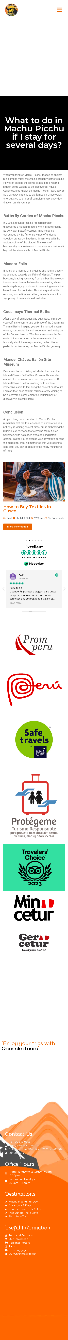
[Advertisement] (34, 58)
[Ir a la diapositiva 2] (29, 540)
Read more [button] (16, 602)
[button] (59, 10)
